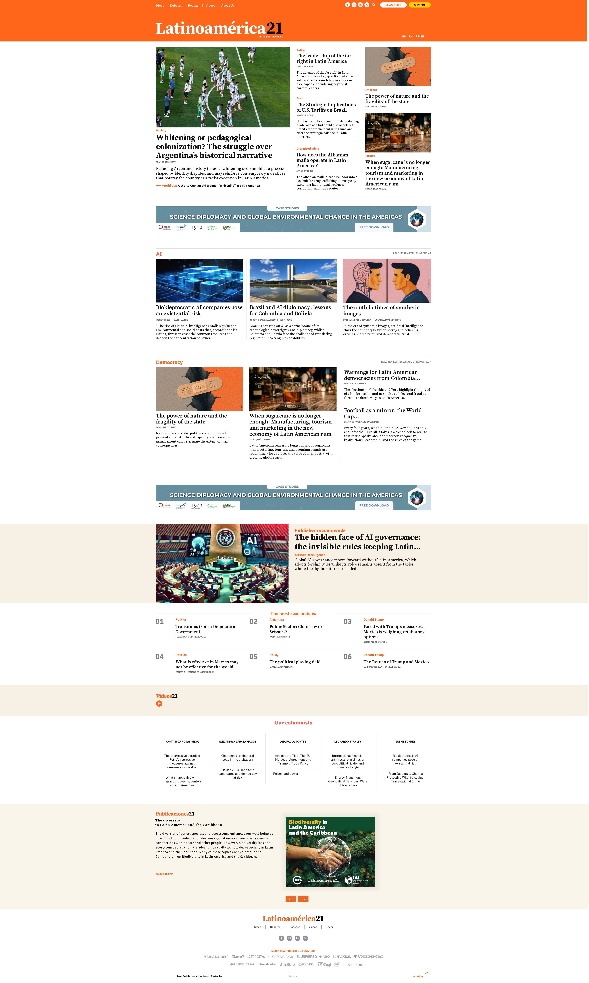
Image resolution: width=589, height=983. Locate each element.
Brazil (300, 98)
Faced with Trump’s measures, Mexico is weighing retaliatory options (394, 632)
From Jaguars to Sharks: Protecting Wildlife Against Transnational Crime (406, 777)
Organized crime (307, 148)
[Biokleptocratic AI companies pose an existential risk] (199, 281)
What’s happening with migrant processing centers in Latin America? (182, 781)
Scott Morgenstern (375, 641)
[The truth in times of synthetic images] (387, 281)
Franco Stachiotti (166, 162)
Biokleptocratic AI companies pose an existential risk (199, 310)
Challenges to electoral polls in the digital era (237, 758)
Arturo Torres (304, 171)
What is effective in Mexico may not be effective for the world (207, 664)
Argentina (276, 619)
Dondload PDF (164, 874)
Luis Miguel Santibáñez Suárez (382, 666)
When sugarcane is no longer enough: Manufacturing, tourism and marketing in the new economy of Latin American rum (397, 173)
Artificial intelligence (310, 554)
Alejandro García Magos (237, 741)
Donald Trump (374, 619)
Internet (371, 89)
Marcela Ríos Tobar (355, 383)
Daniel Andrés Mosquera (357, 319)
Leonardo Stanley (347, 741)
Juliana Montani (279, 636)
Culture (370, 155)
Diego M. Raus (304, 66)
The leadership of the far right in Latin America (324, 58)
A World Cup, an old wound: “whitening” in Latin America (219, 185)
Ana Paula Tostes (293, 741)
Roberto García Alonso (263, 319)
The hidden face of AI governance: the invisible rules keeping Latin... (358, 542)
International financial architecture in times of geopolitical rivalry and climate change (347, 761)
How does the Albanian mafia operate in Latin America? (322, 160)
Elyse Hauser (181, 319)
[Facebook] (347, 4)
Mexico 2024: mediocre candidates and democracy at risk (238, 774)
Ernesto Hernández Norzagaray (194, 672)
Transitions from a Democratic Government (205, 629)
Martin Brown (304, 115)
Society (161, 130)
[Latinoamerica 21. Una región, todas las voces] (293, 918)
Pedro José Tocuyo (376, 189)
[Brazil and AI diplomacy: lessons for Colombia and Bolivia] (293, 281)
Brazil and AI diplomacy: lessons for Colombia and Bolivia (290, 310)
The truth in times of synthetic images (381, 310)
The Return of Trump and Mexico (396, 662)
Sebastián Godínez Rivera (190, 636)
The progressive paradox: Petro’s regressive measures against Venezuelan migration (182, 761)
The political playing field (295, 662)
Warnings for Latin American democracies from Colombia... (382, 375)
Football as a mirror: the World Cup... (383, 413)
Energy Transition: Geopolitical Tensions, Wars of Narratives (347, 781)
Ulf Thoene (285, 319)
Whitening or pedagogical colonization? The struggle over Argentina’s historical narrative (214, 146)
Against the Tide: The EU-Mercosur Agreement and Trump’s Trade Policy (293, 759)
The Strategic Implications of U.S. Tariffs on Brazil (326, 107)
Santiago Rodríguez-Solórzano (361, 421)
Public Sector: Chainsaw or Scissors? (296, 629)
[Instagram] (354, 4)
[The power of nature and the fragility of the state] (398, 66)
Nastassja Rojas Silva (182, 741)
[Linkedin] (360, 4)
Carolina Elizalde (375, 106)
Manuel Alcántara (281, 666)
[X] (366, 4)
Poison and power (285, 774)
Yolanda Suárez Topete (388, 319)
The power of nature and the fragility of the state (397, 99)
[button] (373, 5)
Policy (300, 50)
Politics (181, 619)
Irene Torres (163, 319)
